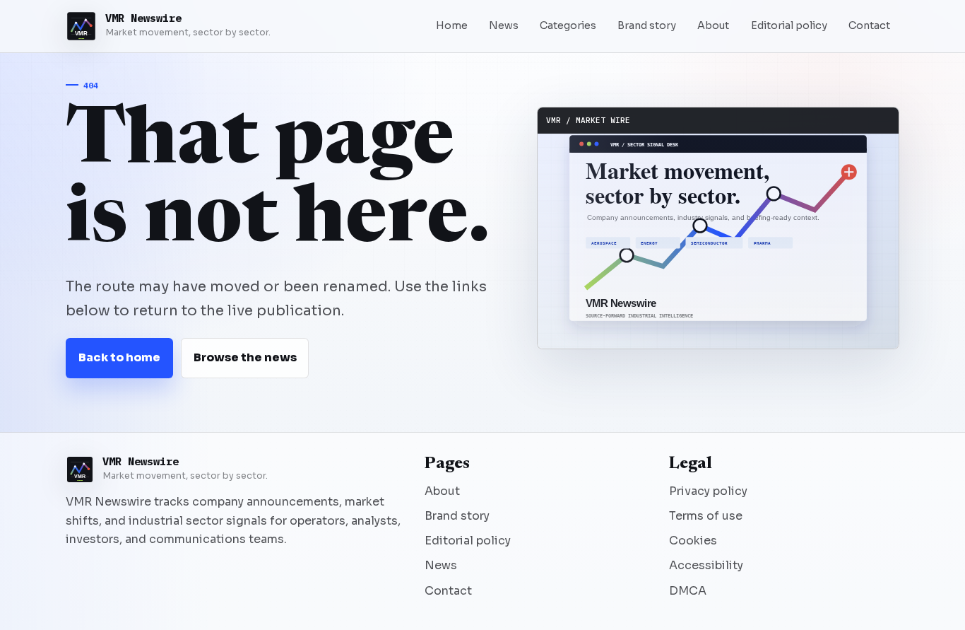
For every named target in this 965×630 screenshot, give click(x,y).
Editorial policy (789, 25)
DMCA (687, 590)
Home (452, 25)
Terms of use (705, 515)
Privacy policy (708, 491)
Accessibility (706, 565)
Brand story (646, 25)
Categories (568, 25)
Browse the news (245, 357)
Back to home (119, 357)
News (504, 25)
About (713, 25)
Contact (869, 25)
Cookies (693, 540)
